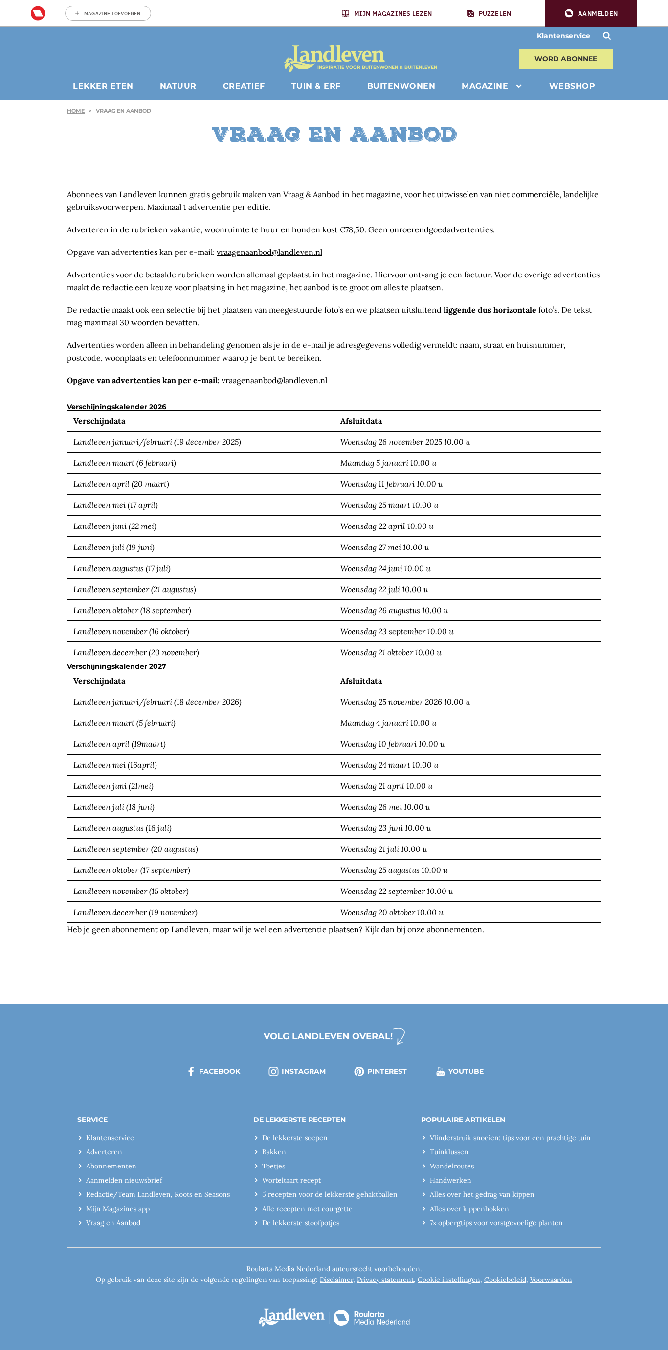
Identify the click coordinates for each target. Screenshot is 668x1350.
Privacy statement (385, 1279)
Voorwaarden (551, 1279)
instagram (304, 1071)
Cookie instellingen (449, 1279)
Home (76, 110)
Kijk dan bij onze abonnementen (423, 929)
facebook (219, 1071)
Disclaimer (336, 1279)
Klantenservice (563, 35)
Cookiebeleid (505, 1279)
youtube (466, 1071)
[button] (591, 13)
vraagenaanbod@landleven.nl (269, 252)
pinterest (387, 1071)
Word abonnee (565, 58)
